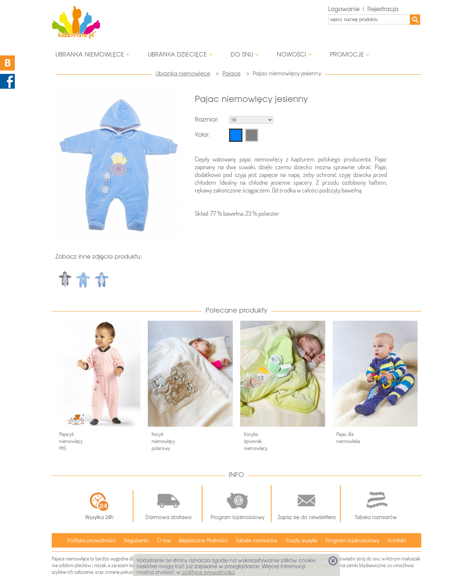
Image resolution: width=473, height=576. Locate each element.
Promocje (347, 54)
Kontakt (397, 540)
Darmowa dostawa (168, 517)
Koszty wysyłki (301, 540)
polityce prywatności (208, 572)
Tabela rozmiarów (376, 517)
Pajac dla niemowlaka (348, 437)
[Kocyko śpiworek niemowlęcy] (282, 374)
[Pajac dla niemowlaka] (375, 374)
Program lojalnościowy (238, 517)
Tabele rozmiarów (257, 540)
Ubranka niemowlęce (89, 54)
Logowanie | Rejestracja (363, 9)
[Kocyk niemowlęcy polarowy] (190, 374)
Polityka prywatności (91, 540)
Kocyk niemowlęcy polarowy (163, 441)
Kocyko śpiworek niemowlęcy (256, 441)
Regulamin (136, 540)
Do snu (242, 54)
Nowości (291, 54)
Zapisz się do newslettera (307, 517)
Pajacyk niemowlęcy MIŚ (71, 441)
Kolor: (202, 134)
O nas (164, 540)
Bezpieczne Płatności (203, 540)
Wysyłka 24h (99, 517)
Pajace (231, 73)
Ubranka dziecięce (177, 54)
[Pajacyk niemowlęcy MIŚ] (97, 374)
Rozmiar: (207, 119)
